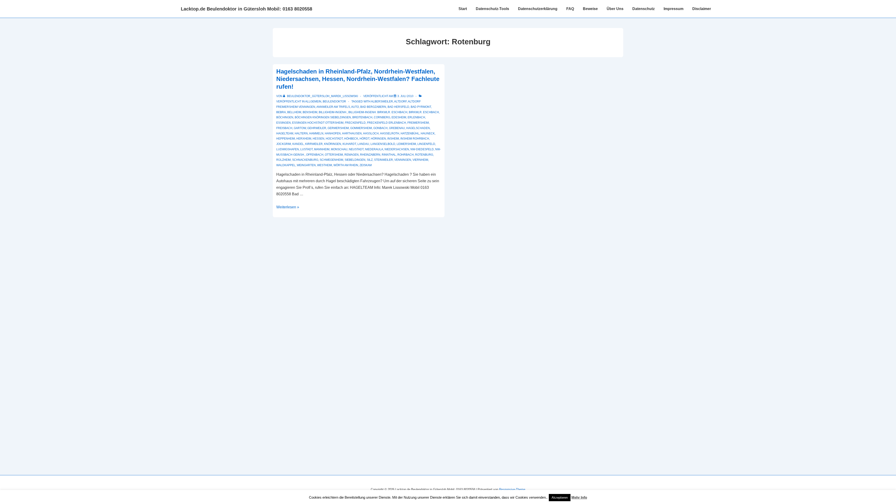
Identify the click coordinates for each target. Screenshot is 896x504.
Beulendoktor (334, 101)
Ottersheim (334, 154)
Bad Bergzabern (373, 106)
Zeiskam (366, 165)
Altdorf (400, 101)
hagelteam (284, 133)
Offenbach (314, 154)
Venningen (402, 159)
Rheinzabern (370, 154)
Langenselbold (383, 144)
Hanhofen (333, 133)
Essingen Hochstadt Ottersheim (317, 122)
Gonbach (380, 128)
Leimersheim (406, 144)
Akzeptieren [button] (560, 497)
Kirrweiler (314, 144)
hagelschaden (418, 128)
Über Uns (615, 9)
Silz (370, 159)
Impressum (673, 9)
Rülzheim (283, 159)
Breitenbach (362, 117)
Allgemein (313, 101)
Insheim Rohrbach (414, 138)
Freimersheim (418, 122)
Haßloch (371, 133)
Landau (363, 144)
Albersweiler (382, 101)
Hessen (318, 138)
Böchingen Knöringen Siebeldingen (323, 117)
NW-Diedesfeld (422, 149)
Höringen (378, 138)
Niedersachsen (397, 149)
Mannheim (321, 149)
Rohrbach (405, 154)
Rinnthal (389, 154)
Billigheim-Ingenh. (333, 112)
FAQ (570, 9)
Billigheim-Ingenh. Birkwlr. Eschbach (377, 112)
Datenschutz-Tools (492, 9)
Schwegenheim (331, 159)
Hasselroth (389, 133)
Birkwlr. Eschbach (424, 112)
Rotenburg (424, 154)
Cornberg (382, 117)
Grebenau (397, 128)
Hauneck (428, 133)
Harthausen (352, 133)
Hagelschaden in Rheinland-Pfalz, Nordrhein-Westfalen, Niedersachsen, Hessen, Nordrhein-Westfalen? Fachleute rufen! (357, 79)
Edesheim (399, 117)
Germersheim (338, 128)
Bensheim (310, 112)
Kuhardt (349, 144)
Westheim (324, 165)
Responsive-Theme (512, 489)
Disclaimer (701, 9)
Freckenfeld (355, 122)
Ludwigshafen (287, 149)
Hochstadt (334, 138)
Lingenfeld (426, 144)
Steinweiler (383, 159)
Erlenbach (416, 117)
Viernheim (420, 159)
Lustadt (306, 149)
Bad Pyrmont (421, 106)
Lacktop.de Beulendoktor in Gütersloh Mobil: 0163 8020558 (246, 8)
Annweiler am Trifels (333, 106)
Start (462, 9)
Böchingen (284, 117)
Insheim (393, 138)
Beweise (590, 9)
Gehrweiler (316, 128)
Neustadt (356, 149)
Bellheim (294, 112)
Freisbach (284, 128)
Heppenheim (285, 138)
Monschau (339, 149)
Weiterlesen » (287, 207)
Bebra (281, 112)
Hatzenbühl (410, 133)
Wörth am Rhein (345, 165)
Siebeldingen (355, 159)
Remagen (351, 154)
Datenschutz (643, 9)
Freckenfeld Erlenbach (386, 122)
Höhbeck (351, 138)
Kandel (298, 144)
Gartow (300, 128)
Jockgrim (283, 144)
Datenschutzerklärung (537, 9)
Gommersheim (361, 128)
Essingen (283, 122)
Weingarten (306, 165)
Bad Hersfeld (398, 106)
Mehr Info (579, 497)
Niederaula (374, 149)
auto (355, 106)
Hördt (364, 138)
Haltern (301, 133)
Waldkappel (285, 165)
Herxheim (303, 138)
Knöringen (332, 144)
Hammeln (316, 133)
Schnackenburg (305, 159)
